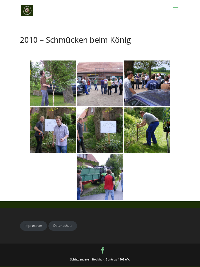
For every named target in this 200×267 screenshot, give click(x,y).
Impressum (33, 225)
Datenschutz (62, 225)
